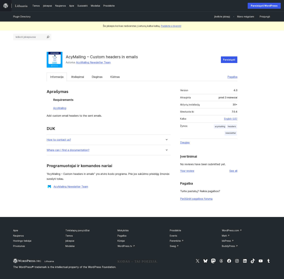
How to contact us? (59, 139)
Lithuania (49, 261)
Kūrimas (115, 76)
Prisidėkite (175, 230)
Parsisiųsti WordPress (264, 5)
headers (232, 126)
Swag (174, 246)
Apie (15, 230)
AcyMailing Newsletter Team (93, 62)
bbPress (228, 240)
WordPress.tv (126, 246)
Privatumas (19, 246)
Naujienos (18, 235)
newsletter (230, 133)
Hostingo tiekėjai (22, 240)
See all (233, 170)
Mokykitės (123, 230)
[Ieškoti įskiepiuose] (48, 37)
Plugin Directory (22, 16)
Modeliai (70, 246)
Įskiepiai (69, 240)
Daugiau (185, 142)
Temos (69, 235)
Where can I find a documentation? (68, 150)
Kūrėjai (121, 240)
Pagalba (232, 76)
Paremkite (177, 240)
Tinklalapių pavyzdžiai (77, 230)
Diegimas (97, 76)
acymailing (220, 126)
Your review (187, 170)
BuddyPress (230, 246)
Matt (226, 235)
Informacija (56, 76)
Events (173, 235)
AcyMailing (59, 108)
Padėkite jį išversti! (171, 26)
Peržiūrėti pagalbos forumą (196, 198)
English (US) (230, 118)
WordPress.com (232, 230)
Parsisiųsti (229, 59)
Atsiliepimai (77, 76)
